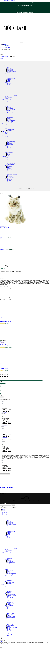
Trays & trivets (10, 121)
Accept (1, 644)
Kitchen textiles (8, 110)
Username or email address (5, 49)
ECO (6, 124)
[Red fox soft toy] (7, 339)
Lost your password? (4, 56)
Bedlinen (9, 83)
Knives (8, 154)
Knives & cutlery (10, 117)
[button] (2, 317)
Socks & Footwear (11, 164)
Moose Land (4, 412)
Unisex (6, 178)
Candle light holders (11, 78)
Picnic (6, 145)
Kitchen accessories (8, 122)
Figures (8, 74)
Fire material (9, 137)
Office (6, 66)
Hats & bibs (9, 176)
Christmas (9, 75)
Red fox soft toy (3, 249)
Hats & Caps (9, 180)
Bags (8, 181)
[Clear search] (19, 42)
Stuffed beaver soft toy (5, 321)
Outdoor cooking (8, 140)
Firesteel (9, 139)
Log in (1, 54)
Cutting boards (10, 108)
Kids (4, 227)
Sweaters (9, 168)
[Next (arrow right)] (1, 647)
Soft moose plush (3, 237)
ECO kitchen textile (11, 125)
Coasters (9, 101)
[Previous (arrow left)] (0, 647)
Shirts (8, 162)
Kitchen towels (10, 112)
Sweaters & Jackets (11, 163)
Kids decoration (8, 134)
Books (15, 95)
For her (6, 157)
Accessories (9, 68)
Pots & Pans (9, 143)
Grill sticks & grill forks (11, 142)
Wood (6, 128)
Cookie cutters (10, 107)
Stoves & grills (10, 144)
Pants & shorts (10, 160)
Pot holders (9, 115)
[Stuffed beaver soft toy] (7, 316)
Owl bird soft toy (4, 368)
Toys (6, 133)
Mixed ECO (9, 127)
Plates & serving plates (11, 120)
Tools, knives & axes (9, 152)
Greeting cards (10, 70)
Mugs (8, 118)
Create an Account (6, 47)
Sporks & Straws (10, 150)
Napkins (9, 119)
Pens (8, 67)
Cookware (7, 106)
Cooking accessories (11, 141)
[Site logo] (15, 40)
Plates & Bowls (10, 148)
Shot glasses (9, 105)
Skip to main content (11, 0)
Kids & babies (7, 173)
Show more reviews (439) (4, 474)
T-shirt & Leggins (10, 177)
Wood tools (9, 130)
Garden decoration (8, 97)
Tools (8, 155)
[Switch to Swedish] (3, 649)
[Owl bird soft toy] (7, 362)
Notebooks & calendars (11, 71)
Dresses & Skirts (10, 159)
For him (6, 165)
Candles (8, 77)
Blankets (9, 85)
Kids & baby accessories (12, 174)
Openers (9, 102)
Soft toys (6, 132)
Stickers (8, 72)
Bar (5, 100)
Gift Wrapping (10, 69)
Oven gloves (9, 113)
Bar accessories (10, 104)
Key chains (9, 179)
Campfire (6, 136)
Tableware (7, 116)
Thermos (9, 151)
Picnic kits (9, 147)
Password (2, 51)
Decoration (7, 73)
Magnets (9, 79)
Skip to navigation (3, 0)
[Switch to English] (3, 650)
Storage (8, 80)
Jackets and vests (10, 169)
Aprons (8, 111)
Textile (6, 82)
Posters (8, 81)
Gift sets (6, 96)
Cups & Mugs (10, 146)
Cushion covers (10, 84)
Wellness (6, 98)
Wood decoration (10, 129)
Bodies (8, 175)
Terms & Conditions (6, 487)
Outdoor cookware (11, 109)
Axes (8, 153)
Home (1, 227)
